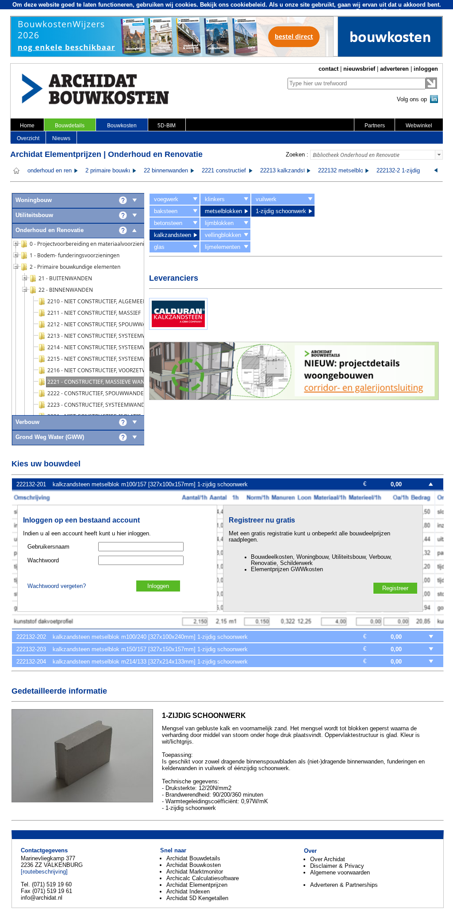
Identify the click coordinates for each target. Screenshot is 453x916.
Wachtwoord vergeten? (56, 586)
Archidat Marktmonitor (194, 871)
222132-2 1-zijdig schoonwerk (414, 171)
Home (27, 125)
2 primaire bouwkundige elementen (129, 171)
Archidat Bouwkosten (193, 865)
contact (328, 68)
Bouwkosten (122, 125)
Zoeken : (297, 154)
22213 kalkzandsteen (287, 171)
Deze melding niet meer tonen (397, 11)
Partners (375, 125)
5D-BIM (166, 125)
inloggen (426, 68)
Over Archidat (327, 859)
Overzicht (28, 138)
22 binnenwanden (166, 171)
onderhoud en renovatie (57, 171)
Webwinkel (419, 125)
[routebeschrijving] (44, 871)
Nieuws (61, 138)
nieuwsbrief (359, 68)
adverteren (394, 68)
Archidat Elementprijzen (196, 885)
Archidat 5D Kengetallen (197, 898)
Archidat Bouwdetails (193, 858)
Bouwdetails (69, 125)
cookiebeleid (247, 4)
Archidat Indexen (188, 891)
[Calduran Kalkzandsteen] (178, 327)
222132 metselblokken (347, 171)
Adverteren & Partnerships (344, 885)
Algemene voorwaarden (340, 872)
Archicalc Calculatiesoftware (202, 878)
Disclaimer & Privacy (337, 866)
